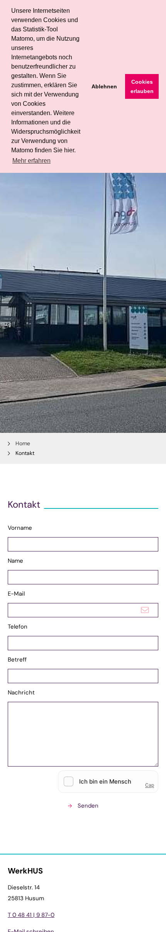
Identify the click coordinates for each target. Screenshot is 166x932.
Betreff (17, 659)
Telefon (17, 627)
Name (15, 561)
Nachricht (21, 692)
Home (22, 443)
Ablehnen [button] (104, 86)
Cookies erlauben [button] (142, 86)
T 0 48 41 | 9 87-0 (31, 915)
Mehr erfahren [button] (31, 160)
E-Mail (16, 594)
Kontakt (24, 453)
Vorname (20, 528)
